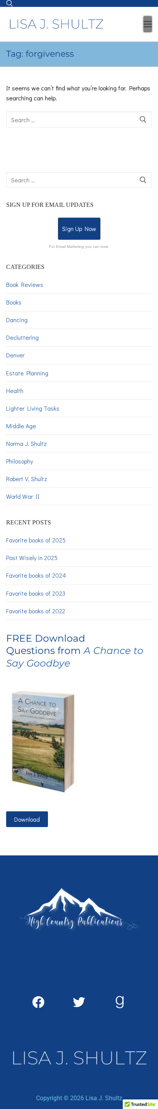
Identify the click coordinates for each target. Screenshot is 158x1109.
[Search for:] (79, 119)
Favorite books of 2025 (36, 540)
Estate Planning (27, 373)
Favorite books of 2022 (35, 611)
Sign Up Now (79, 228)
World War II (23, 496)
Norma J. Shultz (26, 443)
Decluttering (22, 337)
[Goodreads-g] (119, 1002)
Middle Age (21, 426)
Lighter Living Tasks (32, 408)
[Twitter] (79, 1002)
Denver (15, 355)
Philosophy (19, 461)
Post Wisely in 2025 (32, 558)
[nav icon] (147, 24)
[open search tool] (9, 3)
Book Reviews (24, 284)
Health (14, 391)
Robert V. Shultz (26, 479)
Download (27, 819)
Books (13, 302)
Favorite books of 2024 (36, 575)
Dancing (17, 320)
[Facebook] (38, 1002)
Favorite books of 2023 (35, 593)
